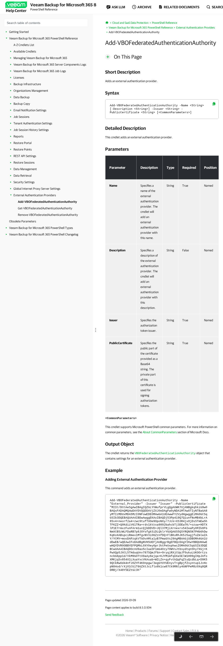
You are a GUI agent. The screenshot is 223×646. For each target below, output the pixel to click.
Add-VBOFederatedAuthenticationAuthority (47, 201)
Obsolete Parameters (22, 221)
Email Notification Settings (30, 110)
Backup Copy (22, 103)
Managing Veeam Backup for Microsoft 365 (40, 58)
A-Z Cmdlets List (24, 45)
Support (165, 630)
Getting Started (19, 32)
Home (129, 630)
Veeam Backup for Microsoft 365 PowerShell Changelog (43, 234)
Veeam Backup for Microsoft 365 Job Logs (40, 71)
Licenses (19, 77)
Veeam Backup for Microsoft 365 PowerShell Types (41, 228)
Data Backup (22, 97)
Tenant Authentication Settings (33, 123)
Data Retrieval (23, 175)
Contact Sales (180, 630)
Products (140, 630)
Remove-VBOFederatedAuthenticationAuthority (48, 214)
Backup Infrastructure (27, 84)
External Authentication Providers (35, 195)
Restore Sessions (24, 162)
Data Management (25, 169)
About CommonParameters (160, 432)
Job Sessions (21, 116)
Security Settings (24, 182)
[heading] (162, 72)
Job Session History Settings (31, 130)
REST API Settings (25, 156)
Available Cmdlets (25, 51)
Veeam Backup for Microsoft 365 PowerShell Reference (43, 38)
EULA (195, 630)
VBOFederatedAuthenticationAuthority (165, 453)
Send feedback (114, 614)
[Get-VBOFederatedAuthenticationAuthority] (212, 636)
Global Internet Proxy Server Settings (37, 188)
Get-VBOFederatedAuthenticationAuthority (45, 208)
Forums (153, 630)
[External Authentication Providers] (191, 636)
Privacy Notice (159, 635)
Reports (19, 136)
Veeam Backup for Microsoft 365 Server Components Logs (50, 64)
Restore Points (23, 149)
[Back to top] (201, 636)
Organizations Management (31, 90)
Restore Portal (23, 143)
